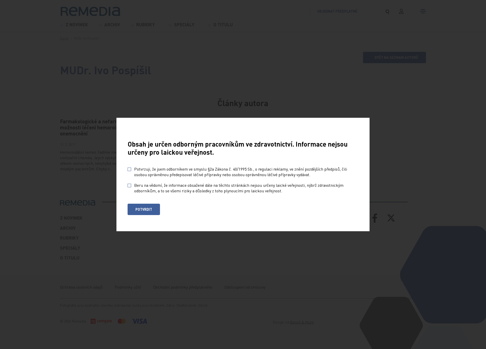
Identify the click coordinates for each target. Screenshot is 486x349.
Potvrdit (143, 209)
